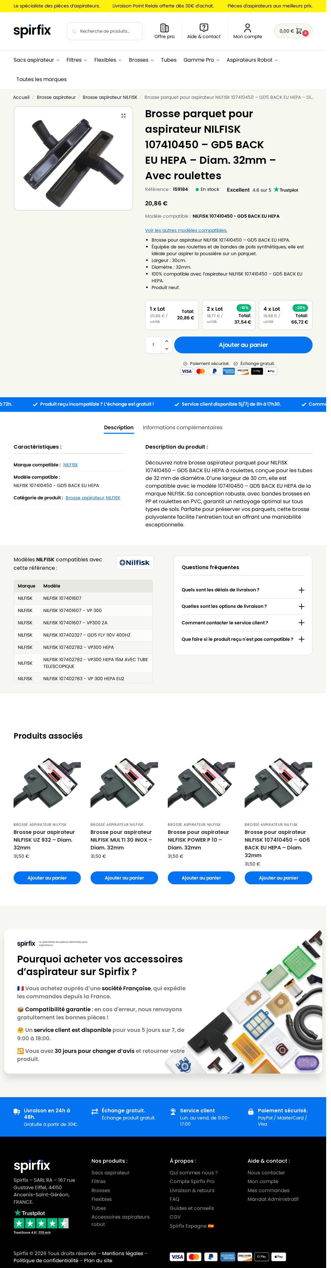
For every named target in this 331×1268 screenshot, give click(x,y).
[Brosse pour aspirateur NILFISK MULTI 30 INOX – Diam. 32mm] (124, 784)
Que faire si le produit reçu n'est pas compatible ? (238, 639)
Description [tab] (119, 427)
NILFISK (70, 465)
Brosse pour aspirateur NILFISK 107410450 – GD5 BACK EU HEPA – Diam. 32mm (277, 843)
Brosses (100, 1190)
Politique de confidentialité (46, 1260)
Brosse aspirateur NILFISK (110, 97)
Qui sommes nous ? (194, 1172)
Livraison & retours (192, 1190)
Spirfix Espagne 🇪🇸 (192, 1225)
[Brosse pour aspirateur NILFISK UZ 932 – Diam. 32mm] (47, 784)
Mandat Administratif (273, 1199)
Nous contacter (266, 1172)
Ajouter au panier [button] (47, 878)
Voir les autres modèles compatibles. (186, 230)
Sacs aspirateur (110, 1172)
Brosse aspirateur (56, 97)
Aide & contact (203, 36)
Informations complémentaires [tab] (182, 427)
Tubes (98, 1207)
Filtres (98, 1181)
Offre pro (165, 36)
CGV (175, 1216)
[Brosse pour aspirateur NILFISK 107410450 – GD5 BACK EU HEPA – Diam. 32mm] (278, 784)
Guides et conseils (192, 1207)
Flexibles (101, 1199)
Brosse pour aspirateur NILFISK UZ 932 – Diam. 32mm (44, 839)
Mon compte (247, 36)
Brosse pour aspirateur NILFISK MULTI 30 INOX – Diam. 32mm (121, 839)
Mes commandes (269, 1190)
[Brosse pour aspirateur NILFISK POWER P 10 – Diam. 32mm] (201, 784)
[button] (293, 31)
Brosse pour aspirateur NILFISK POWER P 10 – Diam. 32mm (198, 839)
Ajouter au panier (243, 345)
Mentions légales (122, 1253)
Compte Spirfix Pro (192, 1181)
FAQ (174, 1199)
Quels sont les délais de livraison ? (221, 590)
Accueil (21, 97)
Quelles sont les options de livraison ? (224, 606)
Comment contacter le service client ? (225, 622)
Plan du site (98, 1260)
